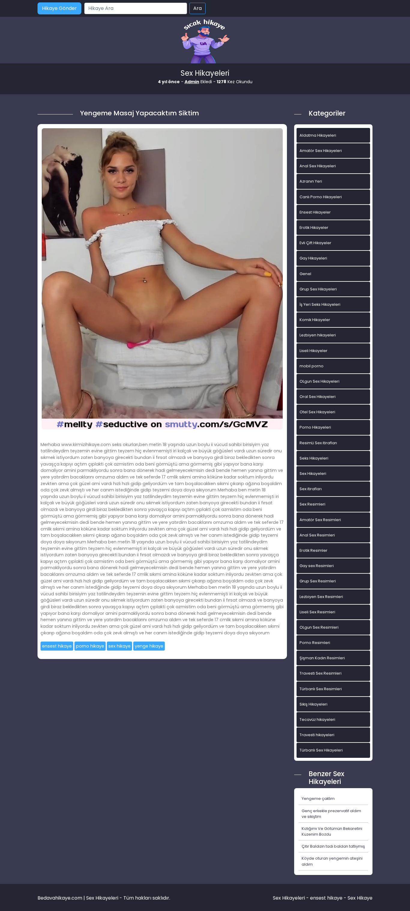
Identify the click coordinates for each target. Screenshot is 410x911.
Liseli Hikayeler (313, 350)
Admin (192, 82)
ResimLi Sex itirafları (318, 442)
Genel (305, 273)
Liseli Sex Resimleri (317, 612)
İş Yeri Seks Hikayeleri (320, 304)
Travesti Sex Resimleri (321, 673)
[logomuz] (205, 41)
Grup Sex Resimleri (318, 581)
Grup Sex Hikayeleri (318, 289)
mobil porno (312, 366)
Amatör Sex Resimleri (320, 519)
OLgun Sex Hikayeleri (319, 381)
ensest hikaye (57, 646)
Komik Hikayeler (315, 319)
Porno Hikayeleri (315, 427)
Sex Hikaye (360, 897)
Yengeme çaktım (318, 798)
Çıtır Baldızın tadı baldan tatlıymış (333, 846)
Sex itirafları (311, 488)
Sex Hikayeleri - (291, 897)
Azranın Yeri (311, 181)
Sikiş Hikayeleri (313, 704)
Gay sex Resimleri (317, 565)
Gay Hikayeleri (313, 258)
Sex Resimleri (312, 504)
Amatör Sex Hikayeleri (321, 150)
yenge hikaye (149, 646)
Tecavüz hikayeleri (317, 719)
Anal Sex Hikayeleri (318, 166)
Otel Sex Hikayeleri (317, 412)
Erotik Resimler (313, 550)
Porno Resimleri (315, 642)
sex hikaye (119, 646)
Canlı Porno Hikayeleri (321, 196)
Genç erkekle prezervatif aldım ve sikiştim (331, 813)
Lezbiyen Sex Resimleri (321, 596)
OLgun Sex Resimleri (319, 627)
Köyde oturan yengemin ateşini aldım (332, 861)
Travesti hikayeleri (317, 734)
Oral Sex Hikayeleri (318, 396)
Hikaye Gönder (59, 8)
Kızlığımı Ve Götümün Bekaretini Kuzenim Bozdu (332, 831)
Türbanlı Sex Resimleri (321, 688)
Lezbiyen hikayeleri (318, 335)
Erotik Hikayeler (314, 227)
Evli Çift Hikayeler (315, 242)
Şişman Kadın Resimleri (322, 657)
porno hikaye (90, 646)
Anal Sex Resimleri (317, 535)
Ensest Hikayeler (315, 212)
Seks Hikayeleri (314, 458)
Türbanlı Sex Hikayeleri (321, 750)
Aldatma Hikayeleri (318, 135)
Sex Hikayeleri (313, 473)
